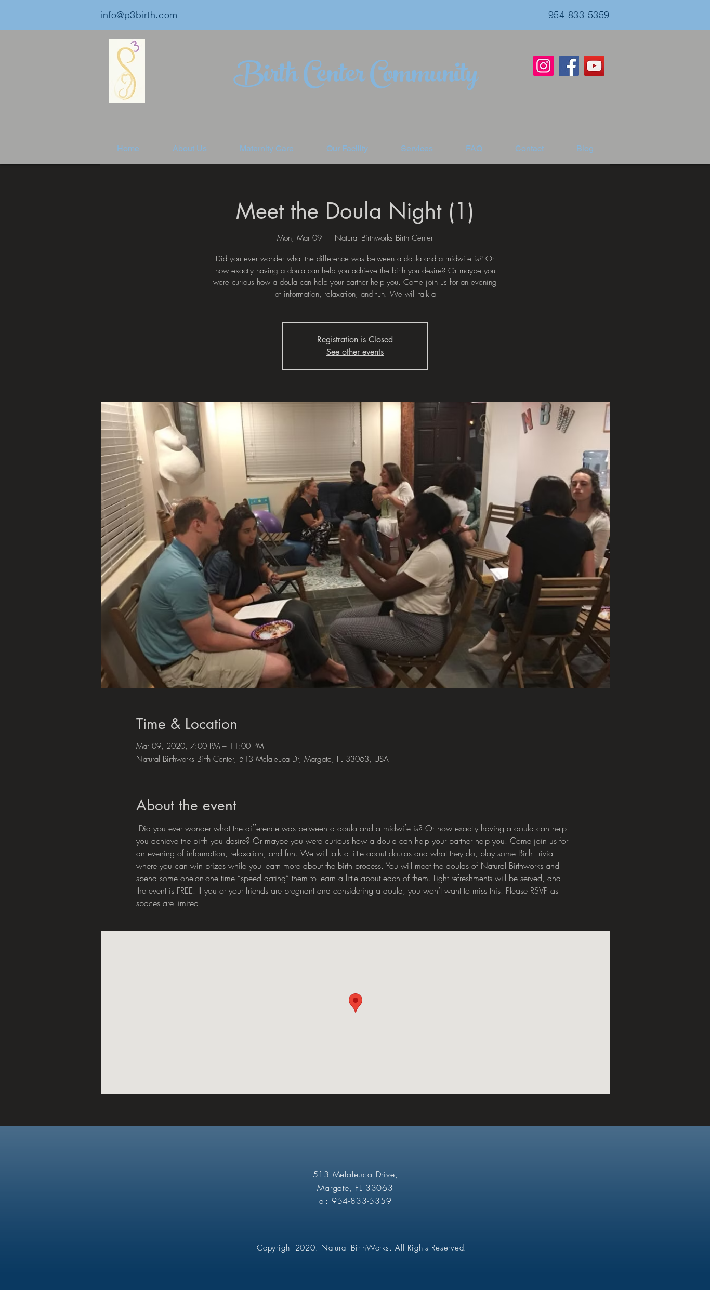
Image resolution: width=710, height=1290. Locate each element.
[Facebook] (569, 66)
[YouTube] (594, 66)
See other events (355, 352)
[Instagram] (543, 66)
